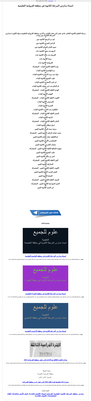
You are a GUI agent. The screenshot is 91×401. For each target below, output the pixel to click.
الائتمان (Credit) (35, 394)
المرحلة (69, 394)
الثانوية (63, 394)
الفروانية (50, 394)
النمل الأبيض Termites (20, 394)
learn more (50, 0)
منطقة (75, 394)
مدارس (81, 394)
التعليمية (57, 394)
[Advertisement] (45, 21)
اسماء (44, 394)
